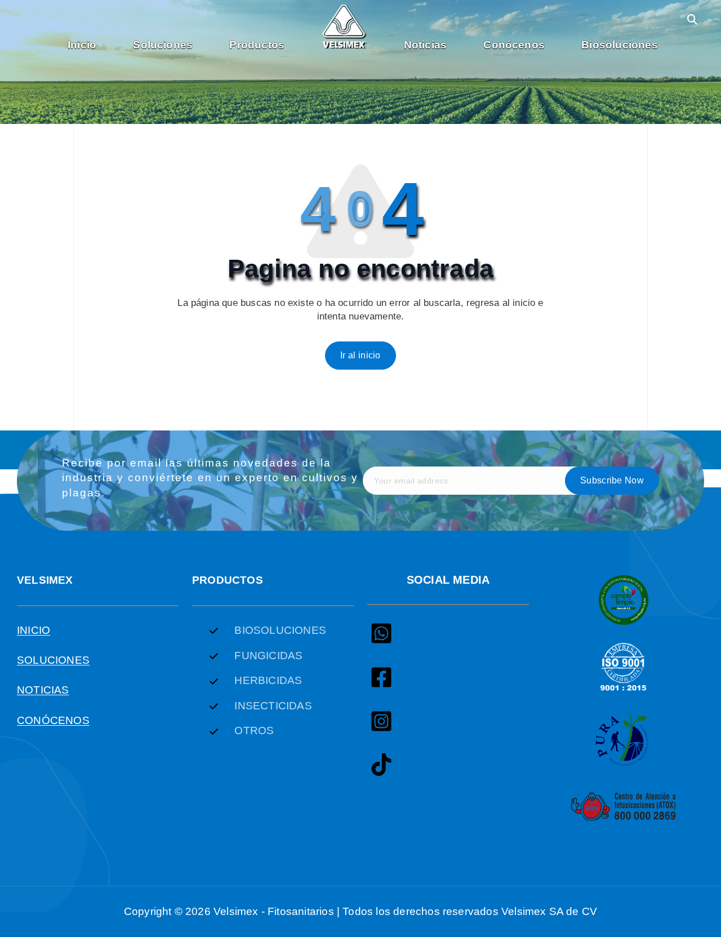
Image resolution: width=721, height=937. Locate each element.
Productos (256, 45)
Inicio (82, 45)
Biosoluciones (619, 45)
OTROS (254, 730)
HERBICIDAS (268, 680)
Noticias (425, 45)
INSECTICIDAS (272, 706)
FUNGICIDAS (268, 655)
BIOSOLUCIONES (280, 630)
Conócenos (514, 45)
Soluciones (163, 45)
